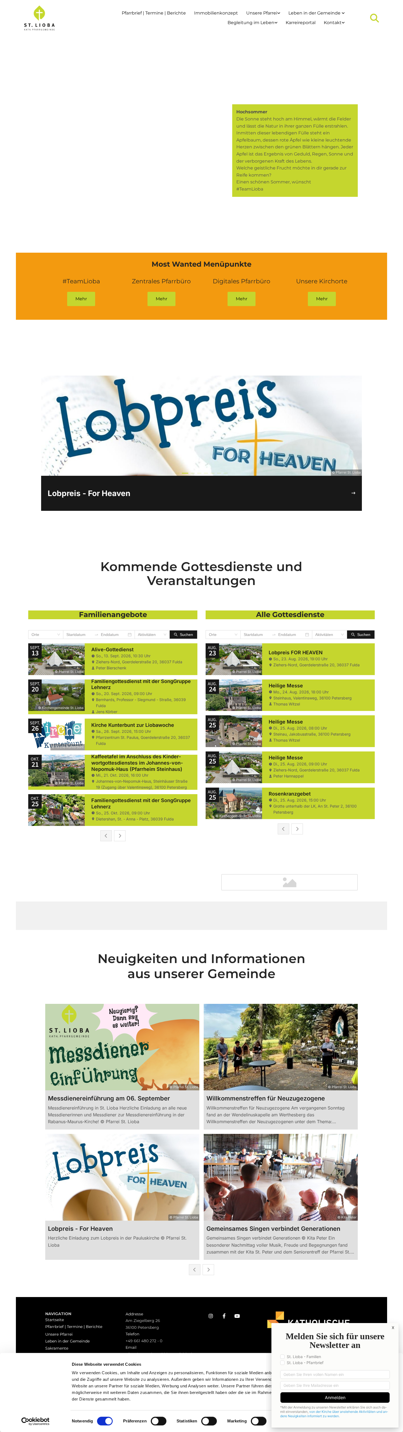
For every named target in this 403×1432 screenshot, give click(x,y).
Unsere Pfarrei (261, 13)
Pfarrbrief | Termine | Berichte (154, 13)
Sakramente (56, 1348)
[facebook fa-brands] (224, 1316)
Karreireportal (301, 22)
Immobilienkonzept (216, 13)
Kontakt (333, 22)
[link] (263, 13)
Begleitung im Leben (251, 22)
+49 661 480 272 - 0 (144, 1340)
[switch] (158, 1421)
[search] (374, 18)
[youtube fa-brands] (237, 1316)
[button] (81, 299)
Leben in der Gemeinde (315, 13)
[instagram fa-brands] (211, 1316)
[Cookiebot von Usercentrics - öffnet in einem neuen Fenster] (35, 1421)
